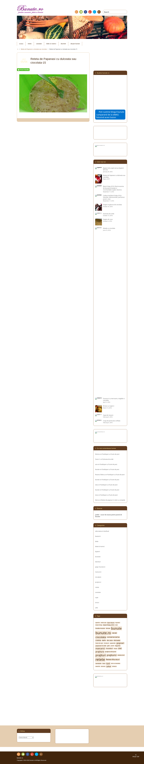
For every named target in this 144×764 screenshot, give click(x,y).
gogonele (112, 643)
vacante (98, 666)
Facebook (85, 12)
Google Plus (90, 12)
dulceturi (98, 562)
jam (108, 646)
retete (30, 44)
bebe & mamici (51, 44)
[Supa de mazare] (98, 415)
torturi (97, 602)
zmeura (114, 666)
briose (108, 628)
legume (117, 646)
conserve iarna (113, 637)
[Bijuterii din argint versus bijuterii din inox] (98, 168)
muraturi (109, 648)
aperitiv (98, 622)
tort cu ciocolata (115, 663)
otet (120, 648)
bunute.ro (103, 633)
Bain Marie (110, 623)
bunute (97, 469)
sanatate (39, 44)
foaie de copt (99, 643)
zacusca (103, 666)
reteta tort (121, 655)
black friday (99, 625)
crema (98, 640)
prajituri (101, 655)
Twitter (94, 12)
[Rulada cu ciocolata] (98, 395)
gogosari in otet (101, 646)
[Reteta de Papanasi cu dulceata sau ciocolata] (98, 182)
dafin (104, 640)
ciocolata (101, 637)
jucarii (112, 645)
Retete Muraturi (113, 659)
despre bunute (75, 44)
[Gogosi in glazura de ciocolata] (98, 210)
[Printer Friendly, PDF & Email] (23, 70)
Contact (99, 12)
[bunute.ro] (72, 9)
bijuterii (97, 551)
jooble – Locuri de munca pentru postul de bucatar (108, 515)
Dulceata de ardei (107, 459)
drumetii (63, 44)
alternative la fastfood (102, 531)
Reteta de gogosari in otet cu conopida (113, 500)
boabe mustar (100, 628)
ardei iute (103, 622)
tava (103, 663)
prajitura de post (110, 652)
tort (108, 663)
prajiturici (98, 582)
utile (96, 608)
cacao (114, 633)
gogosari (120, 643)
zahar (108, 666)
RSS (76, 12)
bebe (96, 541)
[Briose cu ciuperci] (98, 411)
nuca (115, 648)
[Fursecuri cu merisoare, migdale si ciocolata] (98, 398)
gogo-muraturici (100, 567)
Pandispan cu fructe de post (110, 454)
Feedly (81, 12)
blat (116, 625)
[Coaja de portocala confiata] (98, 421)
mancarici (98, 572)
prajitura (100, 651)
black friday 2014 (108, 625)
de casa (110, 640)
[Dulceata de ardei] (98, 214)
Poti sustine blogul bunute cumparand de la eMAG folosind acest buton (110, 114)
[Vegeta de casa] (98, 224)
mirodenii (98, 577)
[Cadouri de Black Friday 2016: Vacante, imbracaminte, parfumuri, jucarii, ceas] (98, 195)
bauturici (98, 536)
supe (96, 597)
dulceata (117, 640)
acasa (21, 44)
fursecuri (106, 643)
